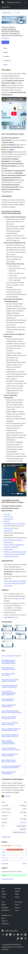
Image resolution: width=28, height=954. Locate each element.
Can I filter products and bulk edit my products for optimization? (11, 766)
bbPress (5, 921)
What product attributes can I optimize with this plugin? (10, 686)
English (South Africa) (11, 931)
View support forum (7, 879)
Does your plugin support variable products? (9, 705)
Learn (3, 902)
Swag (17, 910)
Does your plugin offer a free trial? (11, 655)
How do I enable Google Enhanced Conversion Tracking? (11, 748)
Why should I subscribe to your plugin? (8, 674)
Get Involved (18, 902)
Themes (17, 891)
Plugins (17, 894)
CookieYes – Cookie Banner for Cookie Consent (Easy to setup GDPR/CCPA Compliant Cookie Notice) (15, 554)
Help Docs (18, 598)
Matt (4, 918)
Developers (5, 907)
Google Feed (23, 829)
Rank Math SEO (8, 519)
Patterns (17, 897)
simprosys (6, 38)
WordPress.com (7, 915)
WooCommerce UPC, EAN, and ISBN (14, 523)
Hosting (4, 894)
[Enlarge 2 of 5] (24, 626)
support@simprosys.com (11, 617)
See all (24, 863)
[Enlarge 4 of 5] (24, 634)
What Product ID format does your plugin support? (9, 760)
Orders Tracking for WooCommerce (14, 544)
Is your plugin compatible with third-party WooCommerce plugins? (12, 711)
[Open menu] (25, 2)
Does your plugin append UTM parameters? (9, 772)
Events (17, 905)
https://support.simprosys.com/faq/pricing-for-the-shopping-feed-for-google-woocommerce (15, 583)
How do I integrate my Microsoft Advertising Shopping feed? (11, 729)
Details (5, 48)
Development (7, 60)
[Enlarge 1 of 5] (11, 626)
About (3, 888)
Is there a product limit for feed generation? (8, 699)
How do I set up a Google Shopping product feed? (9, 717)
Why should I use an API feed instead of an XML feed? (10, 680)
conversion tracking (21, 826)
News (3, 891)
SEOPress (7, 521)
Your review (5, 863)
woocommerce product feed (19, 832)
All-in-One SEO (8, 516)
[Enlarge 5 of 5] (11, 642)
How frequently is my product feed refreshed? (8, 668)
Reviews (5, 52)
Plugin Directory (6, 7)
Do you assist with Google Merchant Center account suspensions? (9, 693)
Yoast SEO (7, 514)
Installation (6, 56)
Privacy (4, 897)
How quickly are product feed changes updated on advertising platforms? (9, 661)
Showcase (18, 888)
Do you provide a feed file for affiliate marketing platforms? (10, 735)
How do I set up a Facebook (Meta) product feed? (10, 723)
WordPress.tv (6, 910)
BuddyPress (6, 924)
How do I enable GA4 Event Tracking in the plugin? (10, 754)
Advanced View (6, 837)
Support (5, 64)
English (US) (23, 822)
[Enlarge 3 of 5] (11, 634)
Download (5, 42)
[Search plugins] (18, 12)
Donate (18, 907)
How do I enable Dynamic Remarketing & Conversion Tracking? (8, 742)
